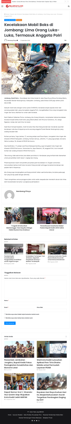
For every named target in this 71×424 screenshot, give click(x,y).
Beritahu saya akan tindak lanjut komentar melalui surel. (22, 314)
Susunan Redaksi (17, 415)
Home (7, 14)
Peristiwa (19, 20)
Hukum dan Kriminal (16, 14)
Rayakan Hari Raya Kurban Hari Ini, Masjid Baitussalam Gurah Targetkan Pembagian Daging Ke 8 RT (51, 396)
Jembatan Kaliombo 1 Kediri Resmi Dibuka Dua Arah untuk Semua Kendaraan (57, 258)
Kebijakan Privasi (47, 417)
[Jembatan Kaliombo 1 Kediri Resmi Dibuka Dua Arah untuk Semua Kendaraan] (57, 249)
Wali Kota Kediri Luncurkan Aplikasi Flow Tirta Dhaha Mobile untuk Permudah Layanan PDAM (49, 364)
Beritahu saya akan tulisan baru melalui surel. (19, 318)
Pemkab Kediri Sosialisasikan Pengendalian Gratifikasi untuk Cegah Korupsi (12, 258)
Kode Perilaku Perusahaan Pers (33, 415)
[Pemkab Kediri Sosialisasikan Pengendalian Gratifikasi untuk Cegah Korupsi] (13, 249)
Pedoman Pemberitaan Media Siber (53, 415)
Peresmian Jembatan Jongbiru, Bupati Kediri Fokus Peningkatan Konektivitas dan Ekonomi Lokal (18, 364)
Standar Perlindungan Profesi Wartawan (30, 417)
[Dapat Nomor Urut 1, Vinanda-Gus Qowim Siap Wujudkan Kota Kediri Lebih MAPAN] (19, 381)
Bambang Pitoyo (12, 40)
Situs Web (40, 307)
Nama (6, 300)
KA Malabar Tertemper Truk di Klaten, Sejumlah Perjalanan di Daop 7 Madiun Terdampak (35, 258)
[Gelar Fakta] (14, 6)
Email (6, 307)
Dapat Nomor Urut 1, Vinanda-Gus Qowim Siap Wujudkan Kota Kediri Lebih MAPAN (18, 395)
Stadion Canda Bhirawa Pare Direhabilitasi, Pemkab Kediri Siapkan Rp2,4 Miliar (34, 1)
